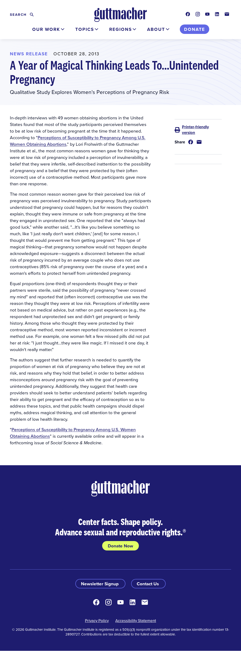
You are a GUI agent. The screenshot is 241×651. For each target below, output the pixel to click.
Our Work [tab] (46, 29)
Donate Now (120, 545)
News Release (29, 53)
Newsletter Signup (100, 583)
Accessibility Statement (135, 620)
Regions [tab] (120, 29)
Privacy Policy (97, 620)
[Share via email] (199, 142)
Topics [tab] (84, 29)
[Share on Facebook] (190, 142)
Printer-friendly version (195, 129)
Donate (194, 29)
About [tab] (156, 29)
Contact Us (148, 583)
